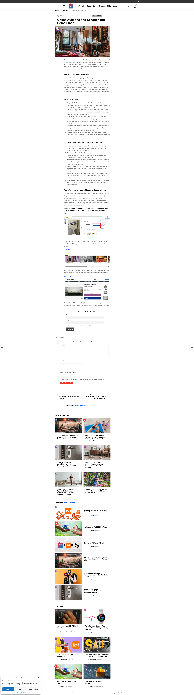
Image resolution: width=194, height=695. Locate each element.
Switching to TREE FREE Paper (95, 527)
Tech (89, 6)
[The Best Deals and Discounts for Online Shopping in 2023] (97, 645)
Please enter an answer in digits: (68, 372)
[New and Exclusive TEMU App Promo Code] (68, 512)
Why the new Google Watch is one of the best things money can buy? (96, 627)
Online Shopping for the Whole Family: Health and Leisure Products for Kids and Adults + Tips (96, 438)
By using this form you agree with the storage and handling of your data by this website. (83, 379)
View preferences (33, 689)
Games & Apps (99, 6)
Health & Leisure (89, 432)
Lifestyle (81, 6)
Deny (20, 689)
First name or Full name (72, 315)
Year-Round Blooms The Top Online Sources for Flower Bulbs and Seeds (96, 491)
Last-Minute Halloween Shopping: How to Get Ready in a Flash (96, 575)
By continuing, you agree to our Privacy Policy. (80, 326)
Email (67, 320)
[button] (38, 678)
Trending (135, 7)
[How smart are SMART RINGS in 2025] (68, 616)
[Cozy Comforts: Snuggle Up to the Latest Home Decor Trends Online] (68, 425)
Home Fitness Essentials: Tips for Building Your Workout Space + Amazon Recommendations (67, 491)
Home (125, 692)
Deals (115, 6)
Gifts (109, 6)
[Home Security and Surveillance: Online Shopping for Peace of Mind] (68, 452)
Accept (8, 689)
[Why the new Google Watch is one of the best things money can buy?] (97, 616)
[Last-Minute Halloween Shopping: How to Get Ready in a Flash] (68, 576)
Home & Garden (60, 432)
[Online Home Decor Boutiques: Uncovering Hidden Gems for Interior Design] (97, 452)
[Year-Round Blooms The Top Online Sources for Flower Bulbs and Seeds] (97, 479)
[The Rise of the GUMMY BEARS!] (97, 671)
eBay (65, 213)
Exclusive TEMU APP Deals (94, 543)
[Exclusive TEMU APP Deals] (68, 544)
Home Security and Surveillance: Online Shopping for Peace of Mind (67, 464)
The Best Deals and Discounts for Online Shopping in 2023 (97, 655)
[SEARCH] (129, 6)
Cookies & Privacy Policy (21, 692)
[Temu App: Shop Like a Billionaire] (68, 645)
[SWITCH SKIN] (138, 1)
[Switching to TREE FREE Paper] (68, 528)
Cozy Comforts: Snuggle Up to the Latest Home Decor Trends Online (67, 437)
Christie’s (67, 249)
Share (57, 28)
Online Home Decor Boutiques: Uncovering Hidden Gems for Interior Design (94, 464)
